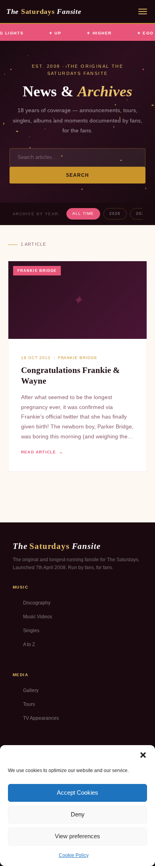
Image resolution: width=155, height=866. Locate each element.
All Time (83, 213)
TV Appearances (41, 718)
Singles (31, 630)
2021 (141, 213)
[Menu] (143, 11)
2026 (114, 213)
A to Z (29, 644)
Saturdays (43, 11)
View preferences (77, 836)
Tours (29, 704)
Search (77, 175)
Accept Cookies (77, 792)
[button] (143, 755)
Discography (36, 603)
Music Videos (37, 616)
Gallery (31, 690)
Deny (78, 814)
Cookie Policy (74, 855)
